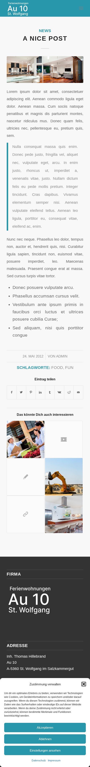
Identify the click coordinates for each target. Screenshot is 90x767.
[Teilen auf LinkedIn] (40, 392)
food (57, 367)
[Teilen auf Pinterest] (30, 392)
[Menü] (81, 8)
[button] (84, 684)
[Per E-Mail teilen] (78, 392)
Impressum (54, 760)
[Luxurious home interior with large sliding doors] (45, 69)
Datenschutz (39, 760)
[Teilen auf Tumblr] (49, 392)
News (45, 31)
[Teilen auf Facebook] (11, 392)
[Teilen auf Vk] (59, 392)
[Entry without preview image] (25, 477)
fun (69, 367)
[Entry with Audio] (25, 439)
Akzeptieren (45, 727)
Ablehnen (45, 739)
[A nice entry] (64, 477)
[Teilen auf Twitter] (21, 392)
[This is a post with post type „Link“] (25, 514)
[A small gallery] (64, 514)
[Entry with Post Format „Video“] (64, 439)
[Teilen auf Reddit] (68, 392)
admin (61, 356)
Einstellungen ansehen (45, 750)
